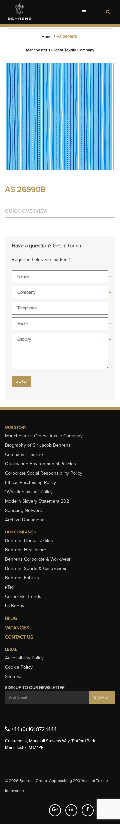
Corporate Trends (23, 596)
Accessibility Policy (24, 658)
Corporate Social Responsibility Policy (43, 473)
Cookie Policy (19, 667)
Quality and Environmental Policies (40, 464)
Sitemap (13, 676)
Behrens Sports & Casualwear (36, 568)
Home (47, 36)
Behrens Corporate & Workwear (38, 559)
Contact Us (19, 637)
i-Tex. (10, 587)
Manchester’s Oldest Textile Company (44, 436)
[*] (60, 278)
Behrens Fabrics (22, 578)
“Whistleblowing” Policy (29, 492)
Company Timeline (24, 454)
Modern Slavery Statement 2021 (38, 501)
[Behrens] (19, 12)
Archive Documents (25, 520)
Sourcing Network (23, 510)
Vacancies (17, 628)
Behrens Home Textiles (29, 540)
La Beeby (14, 606)
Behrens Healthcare (25, 550)
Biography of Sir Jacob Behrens (38, 445)
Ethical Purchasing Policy (30, 482)
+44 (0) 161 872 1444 (33, 729)
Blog (11, 618)
